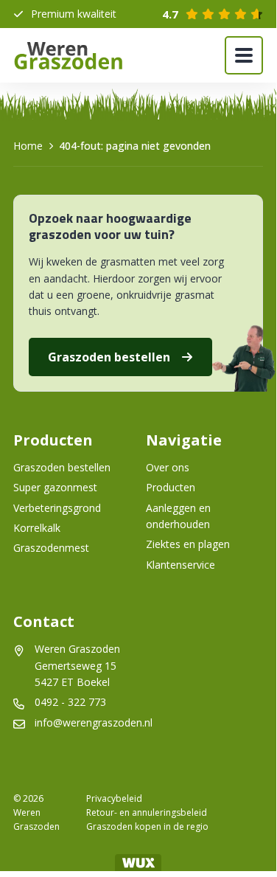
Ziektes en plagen (188, 544)
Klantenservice (180, 565)
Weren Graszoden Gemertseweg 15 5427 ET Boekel (79, 665)
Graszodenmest (51, 548)
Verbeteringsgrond (57, 508)
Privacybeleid (114, 798)
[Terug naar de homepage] (68, 55)
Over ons (167, 467)
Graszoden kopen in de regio (147, 826)
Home (28, 146)
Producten (170, 487)
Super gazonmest (55, 487)
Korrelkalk (36, 528)
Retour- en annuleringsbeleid (146, 812)
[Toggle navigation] (244, 55)
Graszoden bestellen (109, 357)
